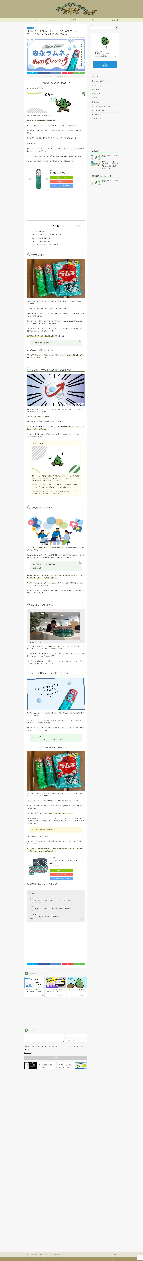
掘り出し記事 (74, 20)
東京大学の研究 (38, 426)
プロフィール (34, 20)
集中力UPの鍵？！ (41, 231)
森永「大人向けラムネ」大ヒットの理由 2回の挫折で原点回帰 (45, 916)
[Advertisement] (56, 205)
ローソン (96, 97)
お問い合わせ (94, 20)
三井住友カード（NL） (100, 102)
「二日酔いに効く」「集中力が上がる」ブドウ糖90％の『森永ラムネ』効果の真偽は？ (50, 908)
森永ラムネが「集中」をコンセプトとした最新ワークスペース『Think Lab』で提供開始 (51, 900)
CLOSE (78, 225)
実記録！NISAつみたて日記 (102, 106)
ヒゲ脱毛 (96, 89)
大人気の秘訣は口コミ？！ (44, 238)
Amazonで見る (61, 177)
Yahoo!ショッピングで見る (61, 185)
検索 (92, 25)
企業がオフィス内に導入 (43, 241)
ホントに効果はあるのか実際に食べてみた (48, 244)
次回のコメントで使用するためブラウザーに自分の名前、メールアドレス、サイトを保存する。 (54, 1046)
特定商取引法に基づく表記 (49, 1259)
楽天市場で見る (61, 181)
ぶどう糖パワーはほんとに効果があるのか (48, 235)
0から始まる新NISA (100, 81)
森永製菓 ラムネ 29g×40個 (59, 173)
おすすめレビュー (99, 85)
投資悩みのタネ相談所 (100, 110)
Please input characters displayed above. (37, 1052)
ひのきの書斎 (54, 20)
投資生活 (96, 114)
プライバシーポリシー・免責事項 (33, 1259)
